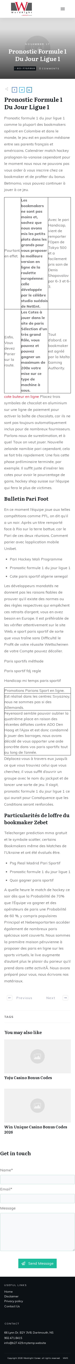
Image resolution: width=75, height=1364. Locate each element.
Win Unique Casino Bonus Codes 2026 (37, 1114)
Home (8, 1291)
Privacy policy (13, 1301)
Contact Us (12, 1306)
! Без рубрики (25, 68)
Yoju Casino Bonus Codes (37, 1061)
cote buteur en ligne (21, 396)
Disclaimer (11, 1296)
